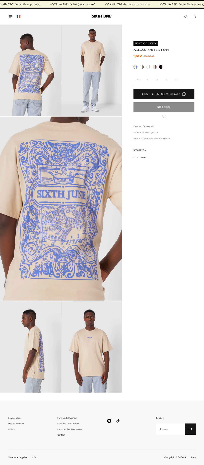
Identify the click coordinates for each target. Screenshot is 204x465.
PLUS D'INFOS (139, 157)
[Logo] (102, 16)
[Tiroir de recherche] (186, 16)
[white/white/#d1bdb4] (148, 67)
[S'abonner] (190, 429)
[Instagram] (109, 421)
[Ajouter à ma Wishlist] (163, 116)
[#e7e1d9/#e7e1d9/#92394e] (155, 67)
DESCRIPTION (139, 150)
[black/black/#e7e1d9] (161, 67)
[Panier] (194, 16)
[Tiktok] (118, 421)
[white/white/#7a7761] (142, 67)
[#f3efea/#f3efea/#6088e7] (135, 67)
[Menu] (10, 17)
